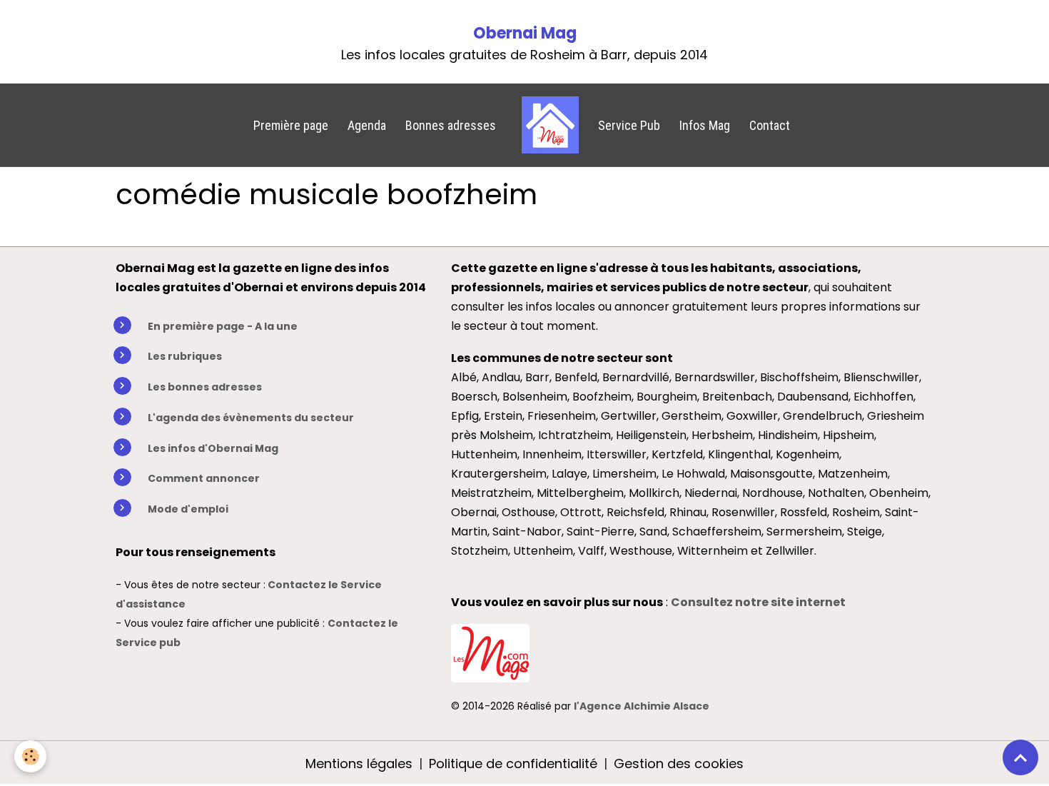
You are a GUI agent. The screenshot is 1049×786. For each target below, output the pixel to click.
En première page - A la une (223, 326)
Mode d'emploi (188, 509)
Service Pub (629, 125)
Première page (290, 125)
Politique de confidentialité (513, 763)
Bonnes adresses (450, 125)
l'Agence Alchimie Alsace (641, 706)
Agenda (367, 125)
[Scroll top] (1020, 757)
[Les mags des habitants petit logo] (490, 651)
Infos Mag (704, 125)
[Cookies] (30, 756)
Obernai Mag (525, 33)
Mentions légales (358, 763)
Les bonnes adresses (205, 387)
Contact (769, 125)
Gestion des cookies (679, 763)
